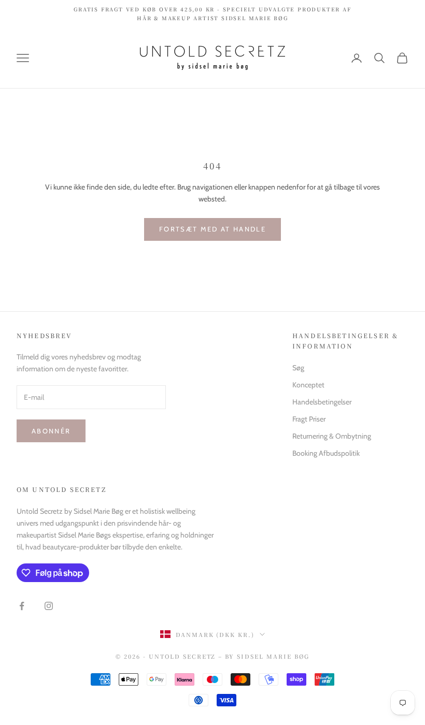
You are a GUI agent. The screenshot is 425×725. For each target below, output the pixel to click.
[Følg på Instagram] (49, 606)
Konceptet (308, 384)
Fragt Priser (308, 419)
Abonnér (51, 431)
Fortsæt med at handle (212, 229)
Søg (298, 367)
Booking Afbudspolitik (326, 453)
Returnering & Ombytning (331, 436)
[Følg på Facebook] (22, 606)
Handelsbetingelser (321, 402)
